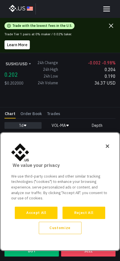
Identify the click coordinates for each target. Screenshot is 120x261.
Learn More (17, 44)
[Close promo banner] (111, 25)
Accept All (36, 212)
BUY (32, 250)
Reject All (83, 212)
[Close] (107, 146)
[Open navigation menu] (106, 9)
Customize (60, 227)
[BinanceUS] (21, 9)
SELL (88, 250)
